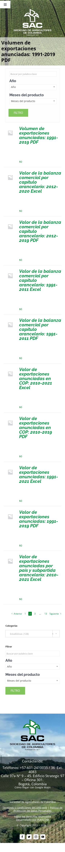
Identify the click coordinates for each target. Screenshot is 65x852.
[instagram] (35, 836)
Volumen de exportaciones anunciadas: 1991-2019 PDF (38, 135)
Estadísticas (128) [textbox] (30, 633)
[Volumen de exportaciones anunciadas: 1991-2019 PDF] (10, 127)
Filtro (18, 113)
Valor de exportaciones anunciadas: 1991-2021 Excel (38, 474)
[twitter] (29, 836)
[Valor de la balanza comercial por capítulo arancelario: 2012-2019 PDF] (10, 221)
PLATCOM (43, 819)
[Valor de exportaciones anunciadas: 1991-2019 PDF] (10, 511)
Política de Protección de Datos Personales (38, 809)
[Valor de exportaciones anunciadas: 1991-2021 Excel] (10, 467)
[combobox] (32, 633)
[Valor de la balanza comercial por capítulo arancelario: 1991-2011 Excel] (10, 270)
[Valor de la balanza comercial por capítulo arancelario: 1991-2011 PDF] (10, 319)
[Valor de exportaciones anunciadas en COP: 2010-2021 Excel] (10, 368)
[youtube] (42, 836)
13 (45, 613)
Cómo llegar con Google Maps (33, 787)
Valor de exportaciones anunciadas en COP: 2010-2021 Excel (35, 378)
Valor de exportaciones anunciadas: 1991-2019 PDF (38, 518)
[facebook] (22, 836)
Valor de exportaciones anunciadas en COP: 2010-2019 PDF (35, 427)
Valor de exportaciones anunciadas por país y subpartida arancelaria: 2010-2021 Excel (38, 568)
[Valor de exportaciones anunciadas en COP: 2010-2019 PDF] (10, 417)
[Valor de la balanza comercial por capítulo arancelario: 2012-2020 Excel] (10, 172)
